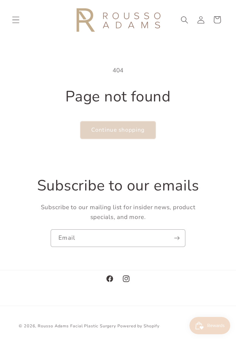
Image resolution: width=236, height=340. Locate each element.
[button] (15, 20)
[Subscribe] (177, 238)
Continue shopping (117, 130)
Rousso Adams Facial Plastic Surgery (77, 326)
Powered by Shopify (138, 326)
